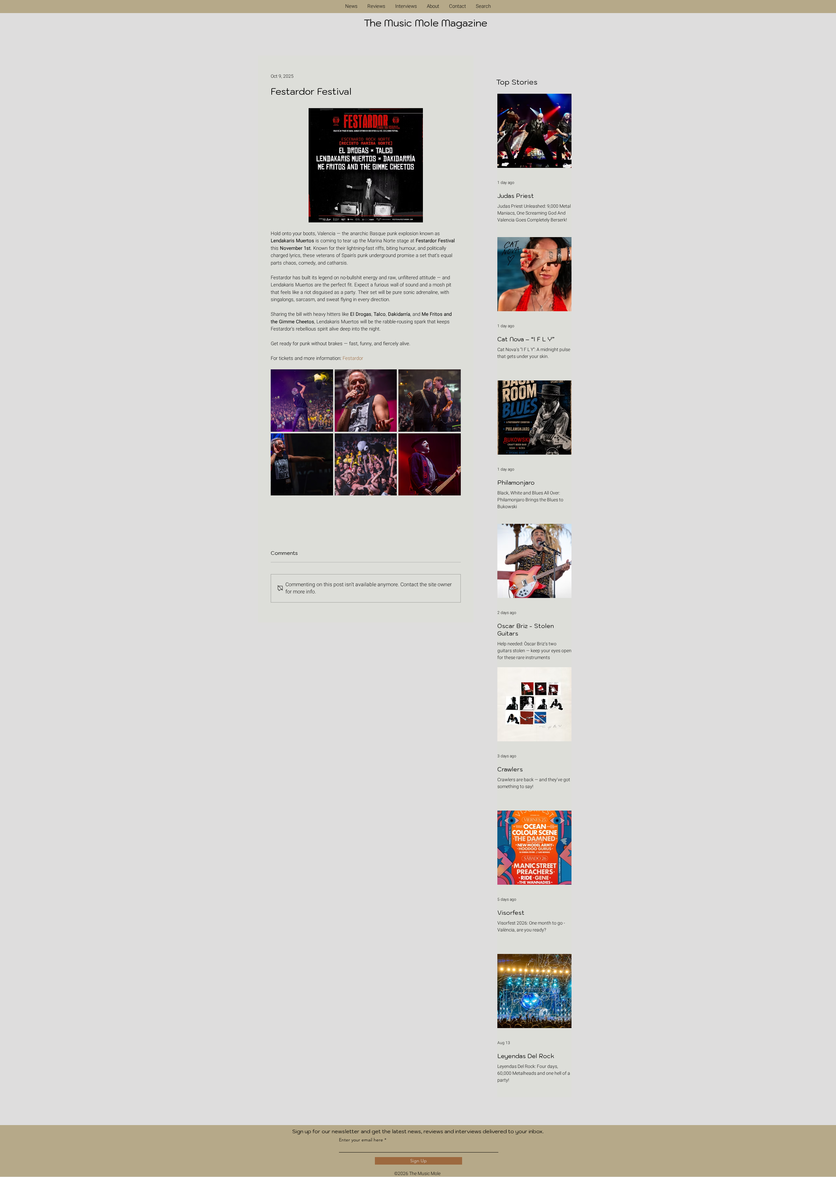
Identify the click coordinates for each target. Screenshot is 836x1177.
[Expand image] (302, 400)
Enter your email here (361, 1139)
